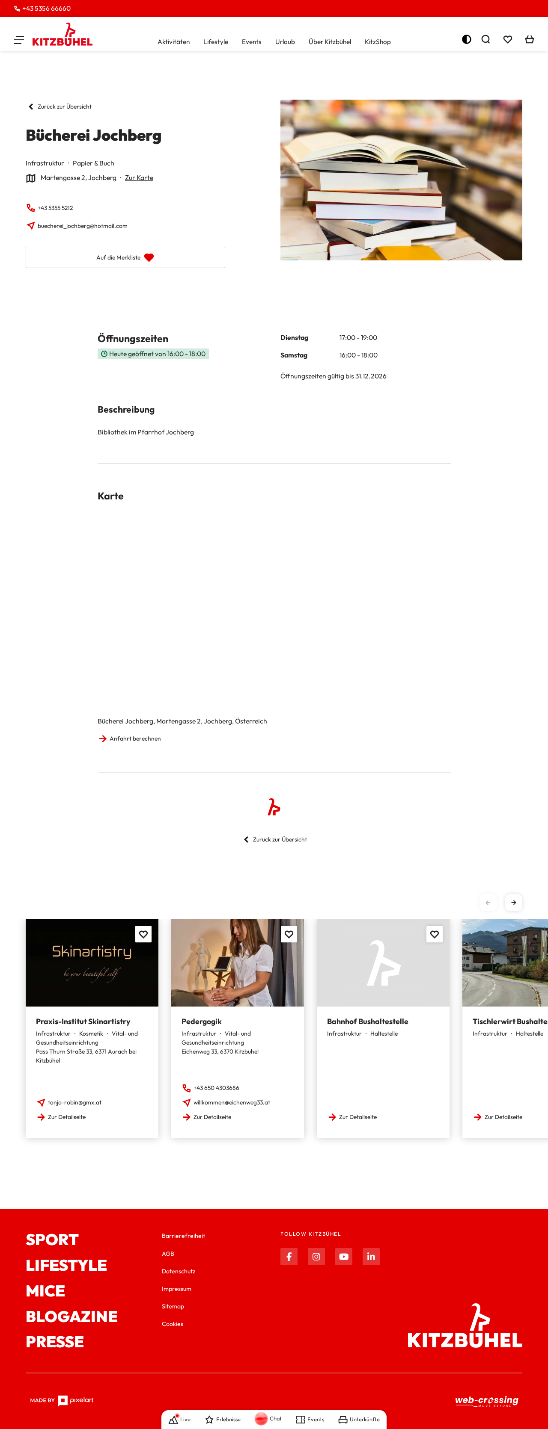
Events (252, 42)
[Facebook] (289, 1256)
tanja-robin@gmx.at (74, 1102)
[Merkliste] (507, 39)
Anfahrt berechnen (135, 738)
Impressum (176, 1289)
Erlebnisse (228, 1419)
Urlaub (285, 42)
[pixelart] (62, 1401)
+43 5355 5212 (55, 208)
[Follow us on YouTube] (343, 1256)
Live (185, 1419)
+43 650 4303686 (216, 1088)
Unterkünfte (365, 1419)
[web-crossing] (487, 1401)
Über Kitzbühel (330, 42)
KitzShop (378, 42)
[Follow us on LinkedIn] (371, 1256)
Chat (276, 1418)
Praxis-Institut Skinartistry (83, 1021)
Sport (52, 1239)
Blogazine (72, 1316)
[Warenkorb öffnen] (529, 39)
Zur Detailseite (67, 1117)
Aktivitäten (174, 42)
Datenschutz (178, 1271)
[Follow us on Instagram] (316, 1256)
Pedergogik (202, 1021)
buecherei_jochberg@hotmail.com (83, 226)
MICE (45, 1290)
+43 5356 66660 (46, 8)
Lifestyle (215, 42)
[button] (18, 39)
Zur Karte (139, 177)
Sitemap (173, 1306)
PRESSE (55, 1341)
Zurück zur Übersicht (65, 106)
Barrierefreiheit (183, 1236)
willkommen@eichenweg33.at (232, 1102)
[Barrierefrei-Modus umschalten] (467, 39)
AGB (168, 1254)
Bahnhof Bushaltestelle (367, 1021)
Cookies (172, 1324)
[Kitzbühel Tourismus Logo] (62, 34)
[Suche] (485, 39)
